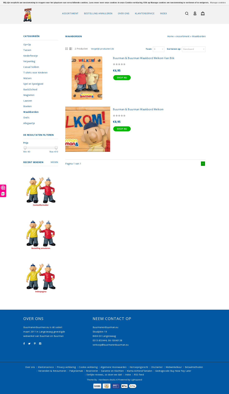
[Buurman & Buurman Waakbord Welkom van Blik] (87, 99)
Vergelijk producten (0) (102, 48)
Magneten (28, 95)
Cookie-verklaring (88, 367)
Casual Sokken (31, 66)
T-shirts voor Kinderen (35, 72)
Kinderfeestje (30, 55)
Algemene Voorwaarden (113, 367)
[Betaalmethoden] (115, 387)
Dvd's (26, 117)
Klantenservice (145, 13)
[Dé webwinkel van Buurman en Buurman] (27, 15)
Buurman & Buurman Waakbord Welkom (138, 109)
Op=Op (27, 44)
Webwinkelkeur (174, 367)
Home (170, 36)
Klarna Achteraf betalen (139, 370)
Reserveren (92, 370)
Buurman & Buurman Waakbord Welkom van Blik (143, 58)
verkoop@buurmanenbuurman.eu (111, 344)
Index (163, 13)
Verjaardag (29, 61)
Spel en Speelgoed (33, 83)
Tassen (27, 50)
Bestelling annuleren (98, 13)
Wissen (54, 162)
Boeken (27, 106)
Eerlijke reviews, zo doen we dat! (104, 374)
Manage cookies (218, 3)
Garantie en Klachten (112, 370)
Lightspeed (136, 379)
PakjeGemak (76, 370)
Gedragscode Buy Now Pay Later (173, 370)
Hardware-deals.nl (108, 379)
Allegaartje (29, 123)
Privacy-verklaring (66, 367)
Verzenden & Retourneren (52, 370)
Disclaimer (157, 367)
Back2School (30, 89)
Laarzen (27, 100)
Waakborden (199, 36)
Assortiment (70, 13)
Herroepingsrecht (139, 367)
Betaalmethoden (194, 367)
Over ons (123, 13)
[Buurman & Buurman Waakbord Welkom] (87, 150)
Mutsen (27, 78)
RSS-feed (139, 374)
